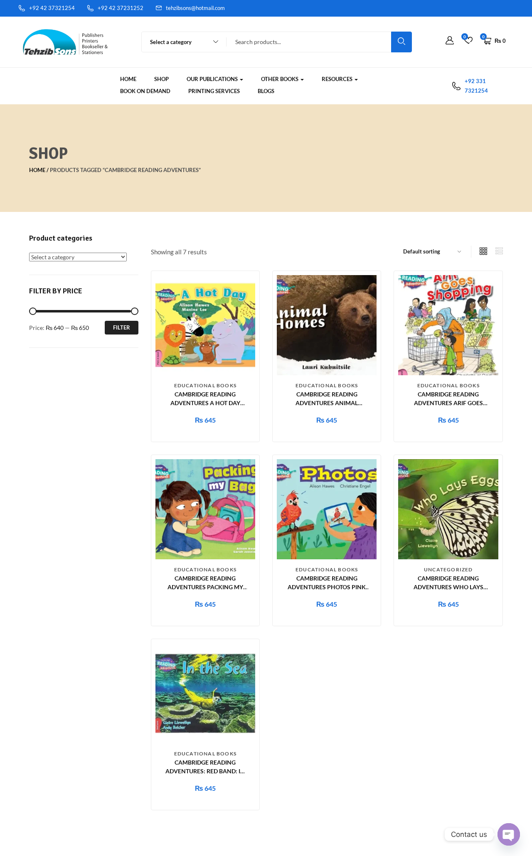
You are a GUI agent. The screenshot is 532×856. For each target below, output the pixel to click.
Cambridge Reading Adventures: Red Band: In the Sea (205, 771)
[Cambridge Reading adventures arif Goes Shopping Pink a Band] (448, 324)
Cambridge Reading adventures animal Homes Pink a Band (327, 403)
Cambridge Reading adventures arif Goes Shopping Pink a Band (448, 403)
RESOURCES (338, 79)
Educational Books (205, 385)
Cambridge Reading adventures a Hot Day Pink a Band (205, 403)
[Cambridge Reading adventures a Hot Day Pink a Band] (205, 324)
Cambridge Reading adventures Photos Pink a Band (327, 587)
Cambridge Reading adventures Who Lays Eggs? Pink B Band (448, 587)
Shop (161, 79)
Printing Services (214, 91)
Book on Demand (145, 91)
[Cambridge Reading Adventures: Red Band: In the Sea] (205, 692)
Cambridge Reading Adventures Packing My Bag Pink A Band (205, 587)
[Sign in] (450, 40)
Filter (121, 327)
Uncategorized (448, 569)
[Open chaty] (509, 834)
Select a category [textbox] (171, 42)
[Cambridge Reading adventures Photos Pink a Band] (327, 508)
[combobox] (180, 42)
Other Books (280, 79)
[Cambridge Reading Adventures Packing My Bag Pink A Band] (205, 508)
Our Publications (213, 79)
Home (128, 79)
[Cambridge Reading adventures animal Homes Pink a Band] (327, 324)
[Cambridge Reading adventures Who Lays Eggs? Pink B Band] (448, 508)
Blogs (266, 91)
